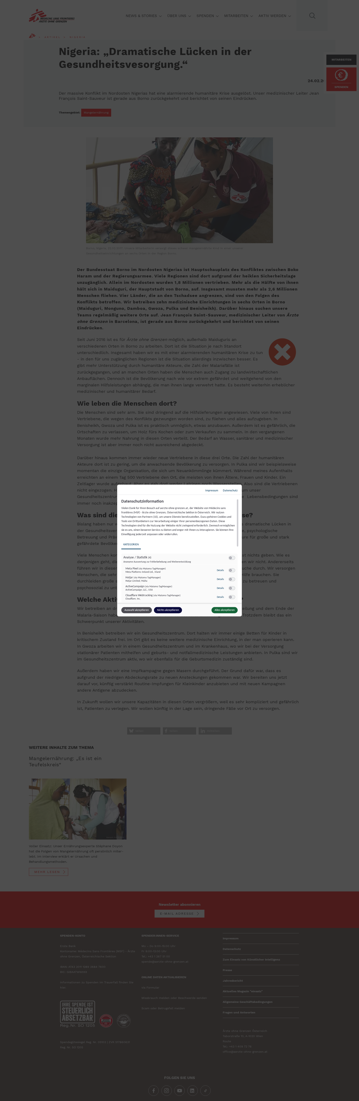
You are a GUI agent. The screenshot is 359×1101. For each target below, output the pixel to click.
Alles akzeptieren (225, 610)
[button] (230, 558)
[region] (180, 551)
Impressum (211, 490)
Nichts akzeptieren (168, 610)
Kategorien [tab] (131, 544)
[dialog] (179, 550)
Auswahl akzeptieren (136, 610)
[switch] (232, 557)
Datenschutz (230, 490)
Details (220, 570)
